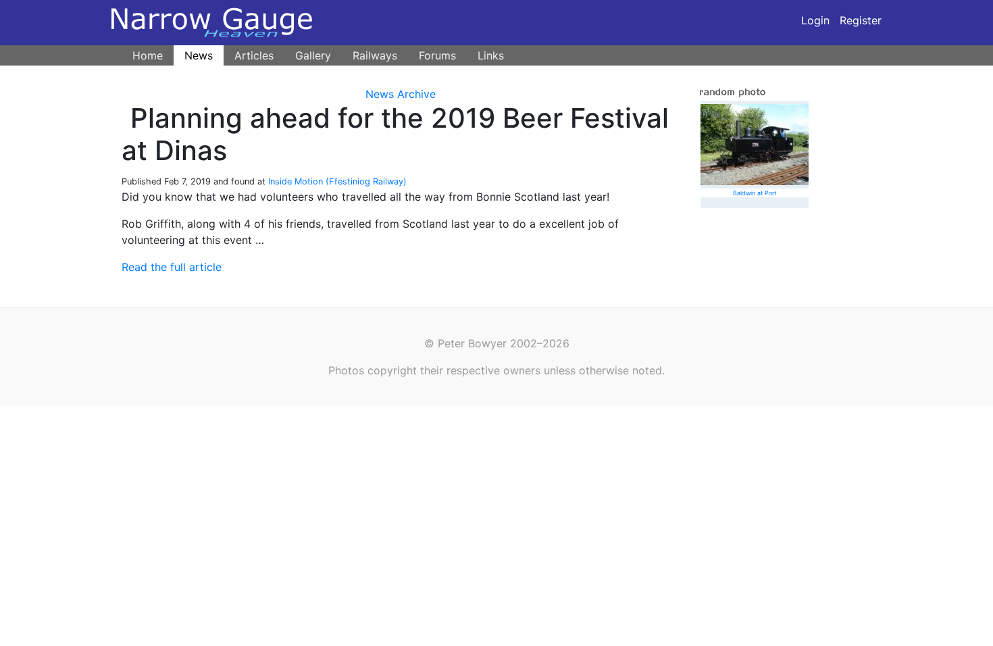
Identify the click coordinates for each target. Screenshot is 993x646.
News (198, 55)
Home (147, 55)
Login (815, 20)
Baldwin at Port (754, 193)
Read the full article (172, 267)
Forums (437, 55)
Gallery (313, 55)
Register (861, 20)
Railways (375, 55)
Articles (254, 55)
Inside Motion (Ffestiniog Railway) (337, 181)
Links (491, 55)
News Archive (400, 94)
